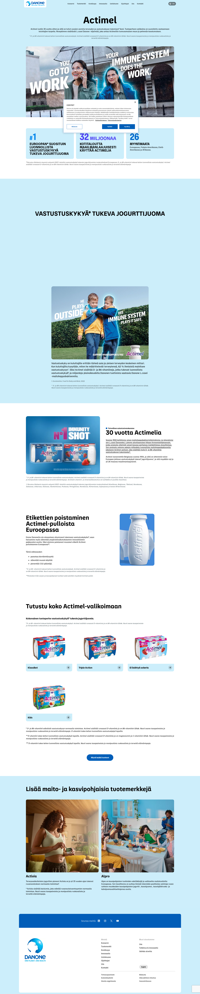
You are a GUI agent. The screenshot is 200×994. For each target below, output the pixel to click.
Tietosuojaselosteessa (114, 120)
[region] (100, 116)
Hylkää (110, 126)
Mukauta (74, 126)
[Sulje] (135, 102)
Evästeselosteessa (101, 120)
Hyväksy (127, 126)
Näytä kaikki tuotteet (100, 757)
